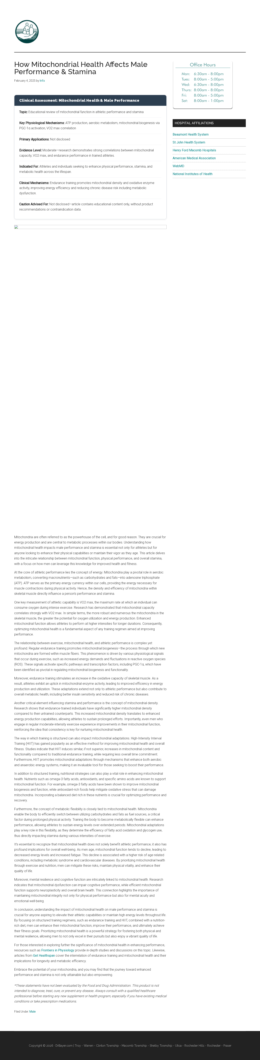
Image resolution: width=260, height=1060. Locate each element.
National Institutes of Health (192, 174)
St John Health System (189, 142)
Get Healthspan (44, 955)
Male (32, 1011)
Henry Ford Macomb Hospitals (194, 150)
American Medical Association (194, 158)
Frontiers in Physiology (57, 950)
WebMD (178, 166)
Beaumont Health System (191, 134)
